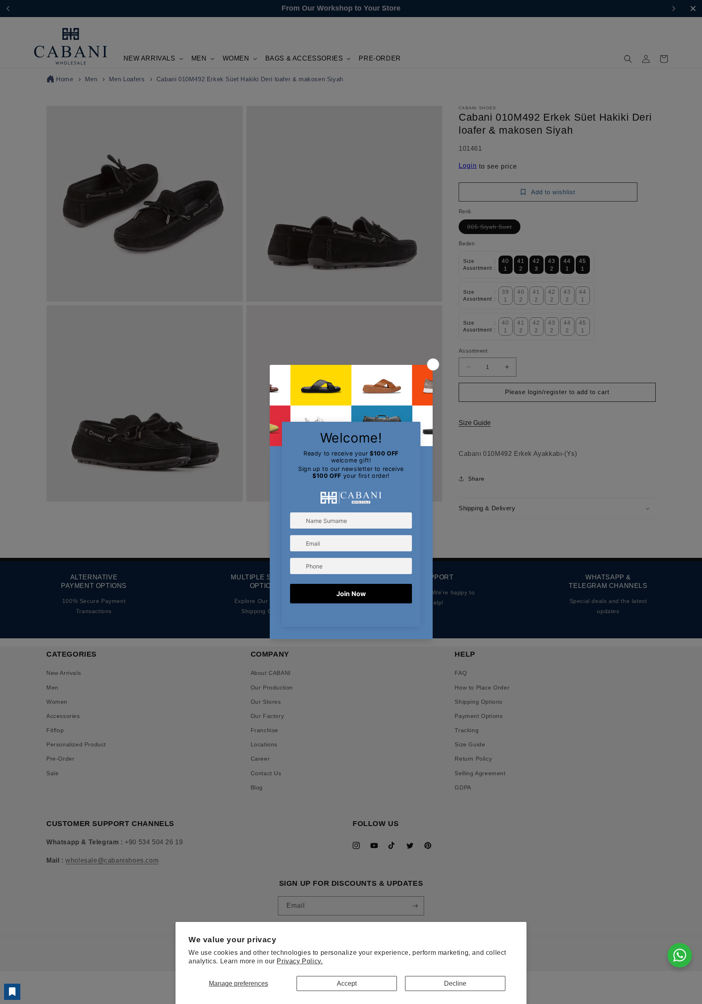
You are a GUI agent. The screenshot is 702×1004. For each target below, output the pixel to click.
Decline (455, 983)
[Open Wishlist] (12, 992)
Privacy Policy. (300, 961)
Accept (347, 983)
